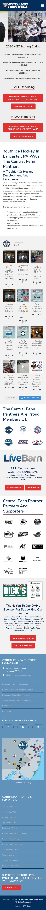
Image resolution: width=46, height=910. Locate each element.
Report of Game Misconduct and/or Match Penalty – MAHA (23, 127)
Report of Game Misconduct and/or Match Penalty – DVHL (23, 98)
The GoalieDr (7, 806)
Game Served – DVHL (23, 106)
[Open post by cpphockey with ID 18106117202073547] (23, 295)
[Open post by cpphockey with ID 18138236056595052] (9, 332)
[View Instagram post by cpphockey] (14, 261)
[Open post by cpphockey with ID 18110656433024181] (37, 256)
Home (17, 906)
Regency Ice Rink (9, 817)
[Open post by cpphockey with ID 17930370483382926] (23, 332)
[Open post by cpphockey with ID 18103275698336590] (37, 295)
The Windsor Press (10, 860)
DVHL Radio (7, 711)
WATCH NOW (33, 487)
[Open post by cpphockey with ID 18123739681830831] (9, 256)
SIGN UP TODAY (14, 487)
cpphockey (9, 252)
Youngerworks (8, 855)
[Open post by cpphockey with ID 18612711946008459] (37, 332)
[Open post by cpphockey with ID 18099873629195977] (23, 256)
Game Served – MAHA (23, 136)
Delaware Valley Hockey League (15, 684)
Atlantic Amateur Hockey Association (17, 700)
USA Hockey (7, 706)
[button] (42, 5)
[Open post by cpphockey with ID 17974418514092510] (9, 295)
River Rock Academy (10, 839)
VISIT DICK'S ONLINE (23, 645)
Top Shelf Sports (9, 823)
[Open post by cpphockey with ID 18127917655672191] (23, 366)
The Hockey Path (9, 812)
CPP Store (26, 906)
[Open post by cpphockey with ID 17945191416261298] (9, 366)
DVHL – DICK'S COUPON (23, 638)
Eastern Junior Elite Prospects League (17, 690)
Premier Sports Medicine (12, 844)
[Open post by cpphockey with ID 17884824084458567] (37, 366)
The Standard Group (10, 850)
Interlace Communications (12, 866)
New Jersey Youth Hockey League (16, 695)
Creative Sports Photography (14, 833)
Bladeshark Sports (9, 828)
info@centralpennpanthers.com (18, 675)
